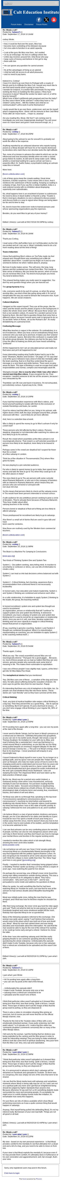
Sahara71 (16, 32)
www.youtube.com (11, 845)
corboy (15, 132)
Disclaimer (28, 24)
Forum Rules (41, 24)
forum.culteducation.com (13, 174)
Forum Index (16, 24)
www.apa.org (8, 556)
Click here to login (12, 1173)
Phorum (39, 1179)
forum (25, 1179)
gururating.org (29, 860)
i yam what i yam (19, 720)
